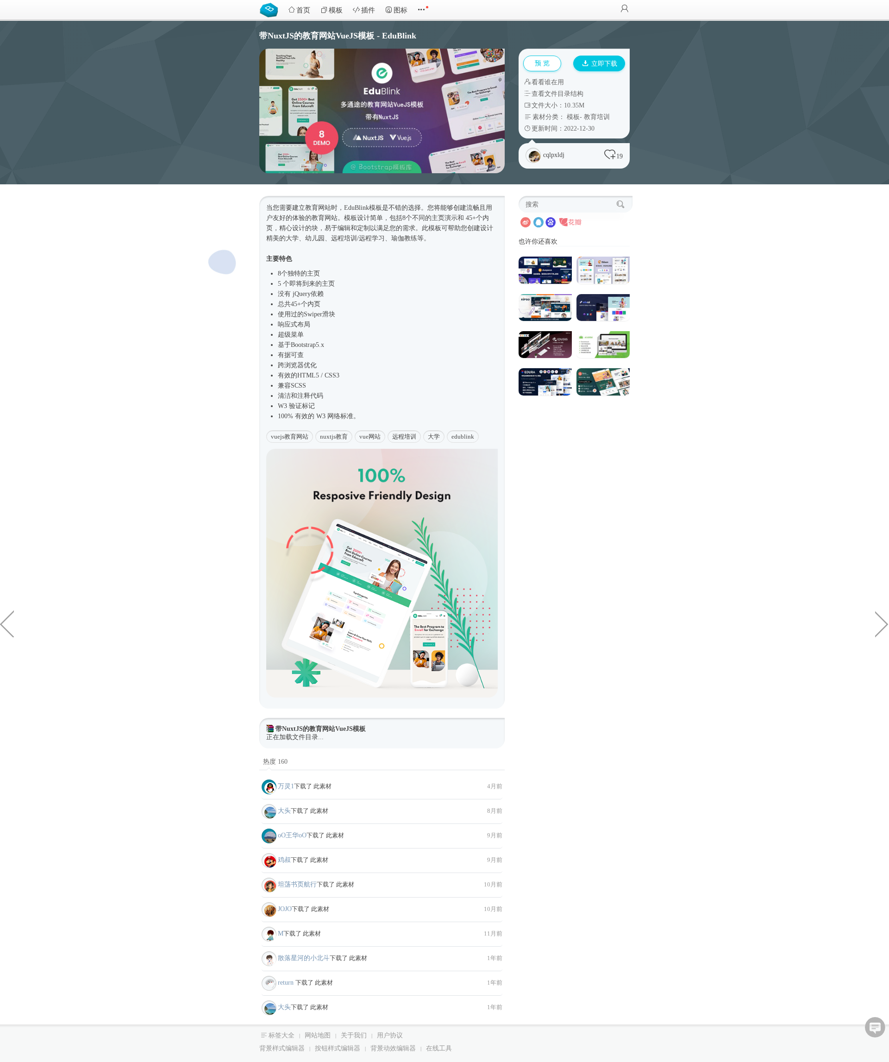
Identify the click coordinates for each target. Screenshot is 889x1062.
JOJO (285, 908)
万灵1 (286, 786)
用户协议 (390, 1035)
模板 (336, 10)
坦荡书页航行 (297, 884)
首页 (303, 10)
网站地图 (318, 1035)
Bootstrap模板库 (270, 9)
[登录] (625, 9)
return (286, 982)
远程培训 (404, 436)
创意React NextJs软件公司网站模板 (7, 623)
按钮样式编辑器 (337, 1048)
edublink (462, 436)
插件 (368, 10)
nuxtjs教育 (334, 436)
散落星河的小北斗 (304, 958)
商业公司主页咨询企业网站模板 (882, 623)
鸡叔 (284, 859)
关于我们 (354, 1035)
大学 (434, 436)
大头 (284, 810)
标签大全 (281, 1035)
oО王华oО (292, 835)
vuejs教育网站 (289, 436)
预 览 (542, 63)
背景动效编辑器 (393, 1048)
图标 (400, 10)
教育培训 (597, 116)
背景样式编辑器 (282, 1048)
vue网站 (370, 436)
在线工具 (439, 1048)
